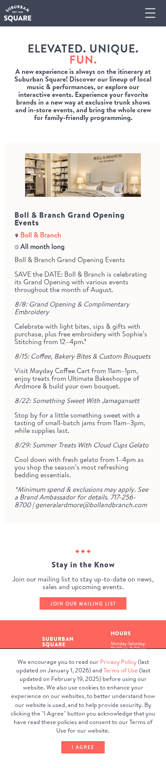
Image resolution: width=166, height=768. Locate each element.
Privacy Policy (118, 661)
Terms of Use (120, 670)
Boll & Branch (40, 234)
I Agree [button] (83, 747)
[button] (153, 13)
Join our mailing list (83, 604)
